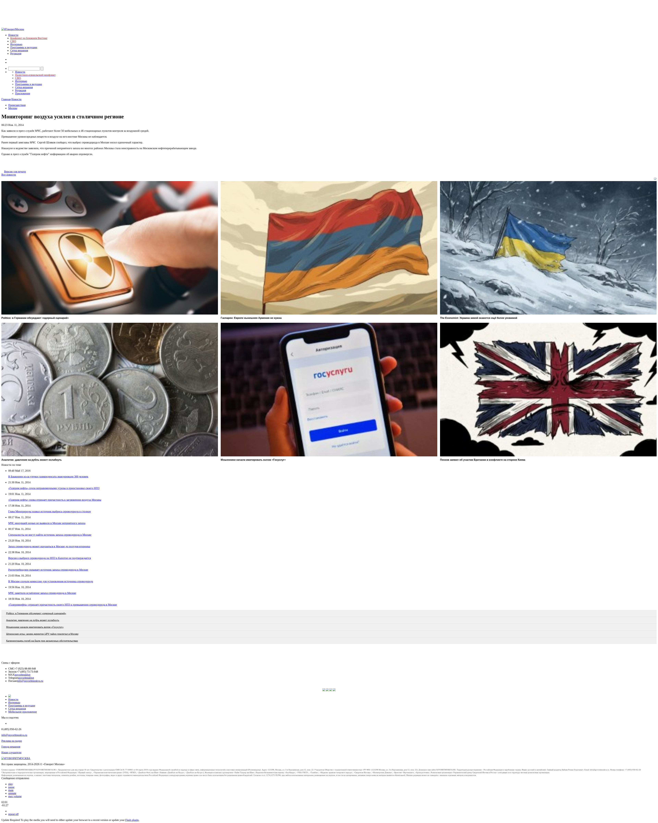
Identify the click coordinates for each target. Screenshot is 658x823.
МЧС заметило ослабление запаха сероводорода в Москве (42, 593)
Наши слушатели (11, 752)
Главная (6, 99)
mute (11, 790)
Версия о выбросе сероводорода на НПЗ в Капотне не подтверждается (49, 558)
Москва (12, 108)
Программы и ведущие (23, 47)
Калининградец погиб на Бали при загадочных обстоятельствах (42, 640)
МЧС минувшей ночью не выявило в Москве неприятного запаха (46, 523)
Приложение (22, 93)
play (10, 784)
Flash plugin (132, 820)
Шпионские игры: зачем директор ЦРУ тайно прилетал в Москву (42, 633)
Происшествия (17, 105)
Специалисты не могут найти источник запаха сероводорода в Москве (49, 534)
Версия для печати (15, 171)
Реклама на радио (11, 740)
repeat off (13, 814)
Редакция (15, 53)
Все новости (8, 174)
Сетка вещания (19, 50)
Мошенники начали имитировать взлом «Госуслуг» (35, 627)
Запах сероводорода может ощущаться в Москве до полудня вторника (49, 546)
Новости (13, 35)
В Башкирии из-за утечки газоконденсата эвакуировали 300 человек (48, 476)
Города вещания (10, 746)
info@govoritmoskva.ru (30, 680)
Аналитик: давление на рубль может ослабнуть (32, 620)
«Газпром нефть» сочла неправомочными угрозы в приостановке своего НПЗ (53, 488)
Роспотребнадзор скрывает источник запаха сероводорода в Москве (48, 569)
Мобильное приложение (22, 711)
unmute (12, 793)
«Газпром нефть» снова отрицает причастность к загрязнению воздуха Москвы (54, 499)
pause (11, 787)
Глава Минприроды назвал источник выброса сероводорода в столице (49, 511)
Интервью (16, 44)
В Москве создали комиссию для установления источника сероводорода (50, 581)
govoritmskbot (22, 674)
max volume (15, 796)
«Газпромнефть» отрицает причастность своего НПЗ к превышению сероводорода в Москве (62, 604)
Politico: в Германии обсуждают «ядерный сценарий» (36, 613)
